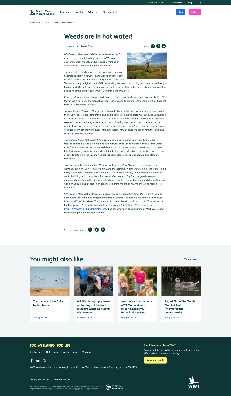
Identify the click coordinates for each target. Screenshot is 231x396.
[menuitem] (180, 12)
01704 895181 (132, 367)
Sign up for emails (155, 360)
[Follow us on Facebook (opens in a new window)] (31, 360)
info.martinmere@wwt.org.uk (107, 367)
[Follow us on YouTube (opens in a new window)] (38, 360)
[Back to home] (194, 383)
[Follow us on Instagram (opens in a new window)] (44, 360)
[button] (153, 46)
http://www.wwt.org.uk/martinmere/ (84, 208)
